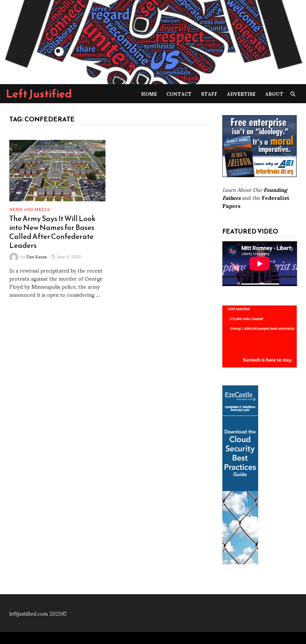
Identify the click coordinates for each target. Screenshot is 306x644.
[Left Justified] (153, 41)
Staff (209, 94)
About (274, 94)
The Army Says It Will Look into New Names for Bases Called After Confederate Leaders (52, 232)
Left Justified (39, 94)
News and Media (29, 209)
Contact (179, 94)
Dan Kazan (36, 256)
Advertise (241, 94)
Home (149, 94)
